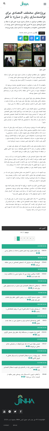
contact (6, 425)
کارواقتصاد (41, 33)
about (15, 425)
